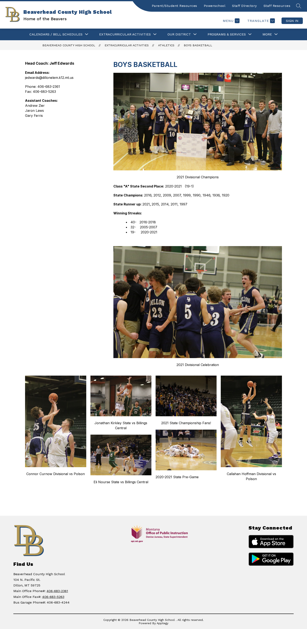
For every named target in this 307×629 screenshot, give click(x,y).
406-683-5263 (53, 597)
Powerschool (215, 6)
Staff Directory (244, 6)
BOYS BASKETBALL (198, 45)
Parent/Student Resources (174, 6)
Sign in (292, 21)
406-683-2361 (57, 591)
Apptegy (162, 623)
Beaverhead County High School (68, 45)
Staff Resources (277, 6)
